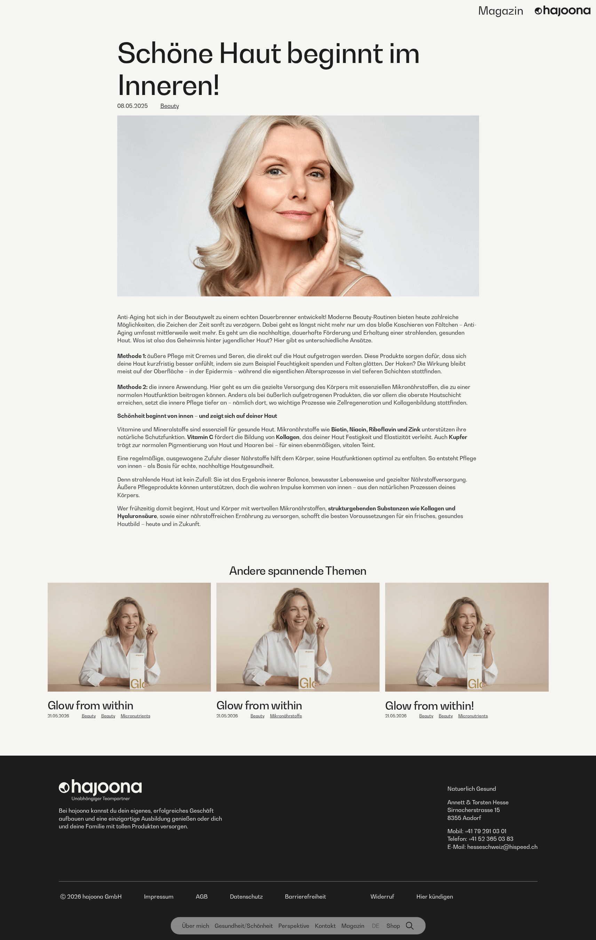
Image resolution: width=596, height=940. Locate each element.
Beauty (169, 105)
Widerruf (382, 896)
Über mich (195, 925)
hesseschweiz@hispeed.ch (502, 846)
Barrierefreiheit (305, 896)
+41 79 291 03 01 (486, 831)
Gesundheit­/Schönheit (244, 925)
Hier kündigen (434, 896)
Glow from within (91, 705)
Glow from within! (429, 705)
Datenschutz (246, 896)
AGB (202, 896)
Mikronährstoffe (286, 715)
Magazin (501, 10)
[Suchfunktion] (410, 926)
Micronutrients (135, 715)
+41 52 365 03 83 (491, 838)
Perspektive (293, 925)
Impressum (159, 896)
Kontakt (325, 925)
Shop (393, 925)
